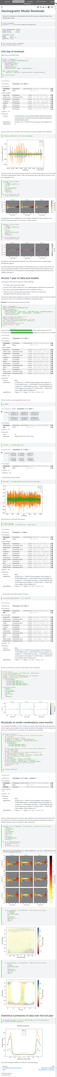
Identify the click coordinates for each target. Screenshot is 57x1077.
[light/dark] (48, 7)
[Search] (52, 7)
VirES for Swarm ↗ (41, 1)
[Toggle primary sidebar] (2, 7)
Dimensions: (5, 84)
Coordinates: (6, 86)
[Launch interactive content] (38, 7)
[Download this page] (43, 7)
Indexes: (6, 111)
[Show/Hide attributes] (51, 89)
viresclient (7, 1)
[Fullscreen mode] (46, 7)
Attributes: (5, 114)
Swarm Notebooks (18, 1)
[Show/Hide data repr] (52, 89)
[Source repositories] (40, 7)
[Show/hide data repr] (2, 416)
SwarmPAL (30, 1)
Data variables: (6, 93)
